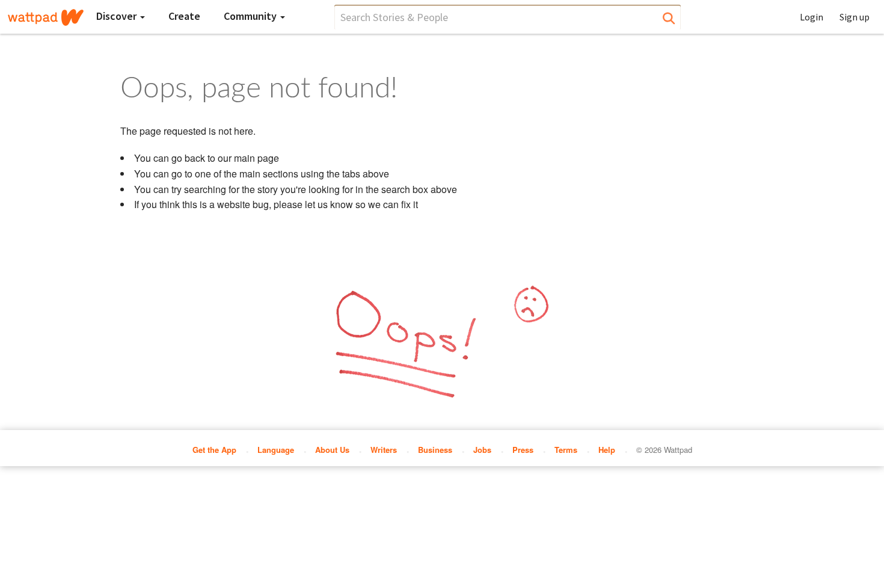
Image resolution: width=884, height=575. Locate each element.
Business (435, 449)
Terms (565, 449)
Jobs (482, 449)
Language (275, 449)
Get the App (214, 449)
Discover (117, 16)
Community (251, 16)
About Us (332, 449)
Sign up (854, 17)
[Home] (46, 17)
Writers (383, 449)
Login (811, 17)
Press (522, 449)
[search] (507, 17)
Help (606, 449)
